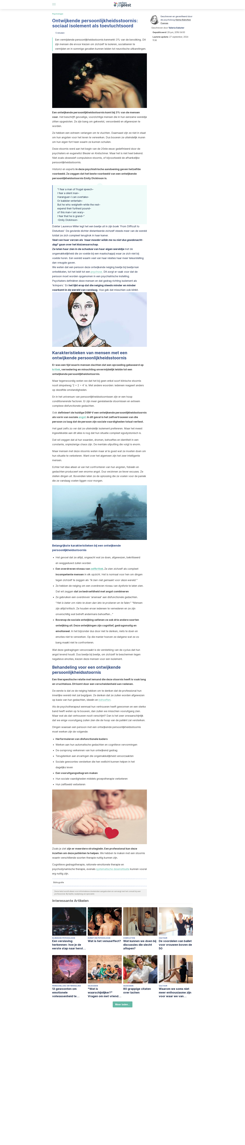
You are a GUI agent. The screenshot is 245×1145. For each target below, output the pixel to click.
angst (82, 417)
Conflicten (129, 938)
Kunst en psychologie (99, 938)
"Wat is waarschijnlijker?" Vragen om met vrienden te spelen (105, 992)
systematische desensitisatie (112, 869)
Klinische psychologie (63, 938)
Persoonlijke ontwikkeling (66, 986)
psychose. (97, 271)
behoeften (105, 699)
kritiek (56, 369)
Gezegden (93, 986)
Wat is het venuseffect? (104, 941)
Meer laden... (122, 1004)
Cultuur (163, 938)
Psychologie (57, 14)
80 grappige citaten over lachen (137, 990)
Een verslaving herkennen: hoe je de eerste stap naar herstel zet (68, 944)
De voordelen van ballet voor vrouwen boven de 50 (175, 944)
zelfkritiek (97, 568)
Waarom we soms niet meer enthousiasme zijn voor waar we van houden (175, 992)
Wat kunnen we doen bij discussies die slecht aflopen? (139, 944)
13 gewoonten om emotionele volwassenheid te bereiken (64, 992)
